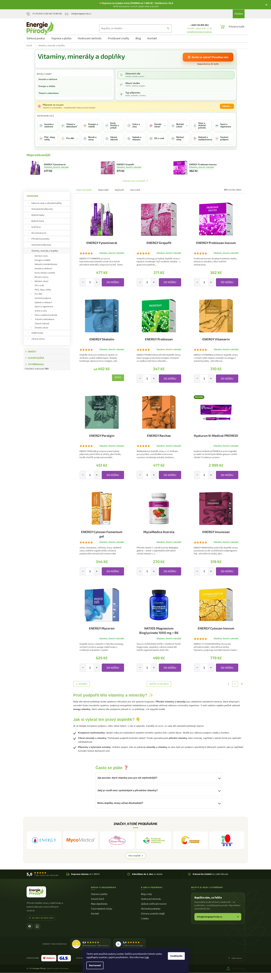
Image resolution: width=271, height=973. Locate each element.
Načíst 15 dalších (158, 683)
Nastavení (95, 965)
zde (147, 957)
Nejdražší (119, 190)
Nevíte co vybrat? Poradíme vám (210, 57)
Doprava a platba (99, 894)
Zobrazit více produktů (134, 180)
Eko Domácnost (38, 233)
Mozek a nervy (41, 277)
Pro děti (38, 294)
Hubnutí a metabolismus (46, 264)
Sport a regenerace (44, 306)
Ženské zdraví (41, 327)
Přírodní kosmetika (40, 238)
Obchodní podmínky (150, 909)
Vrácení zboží (97, 899)
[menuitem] (35, 39)
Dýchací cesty (41, 256)
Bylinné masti (37, 221)
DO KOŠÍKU (113, 282)
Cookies (145, 918)
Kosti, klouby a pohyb (45, 272)
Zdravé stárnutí (42, 323)
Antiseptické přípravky (42, 209)
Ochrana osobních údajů (153, 913)
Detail (118, 377)
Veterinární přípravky (41, 244)
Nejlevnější (103, 190)
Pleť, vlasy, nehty (43, 289)
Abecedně (135, 190)
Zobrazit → (227, 106)
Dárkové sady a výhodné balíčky (46, 203)
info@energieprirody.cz (199, 32)
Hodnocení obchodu (151, 899)
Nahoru (82, 683)
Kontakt (95, 913)
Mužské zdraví (41, 281)
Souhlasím (176, 956)
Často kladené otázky (101, 909)
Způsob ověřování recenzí (153, 904)
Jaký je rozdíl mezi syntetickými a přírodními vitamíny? (127, 790)
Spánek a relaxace (43, 302)
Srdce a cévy (41, 310)
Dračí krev (36, 227)
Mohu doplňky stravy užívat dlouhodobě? (120, 803)
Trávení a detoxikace (49, 93)
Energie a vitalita (47, 86)
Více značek (134, 855)
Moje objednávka (99, 904)
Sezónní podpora (43, 298)
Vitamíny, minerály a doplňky (44, 250)
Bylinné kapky (37, 215)
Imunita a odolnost (48, 79)
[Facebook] (30, 926)
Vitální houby (37, 333)
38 (242, 683)
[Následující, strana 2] (235, 684)
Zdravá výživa (38, 339)
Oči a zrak (39, 285)
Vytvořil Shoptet (238, 968)
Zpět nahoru (236, 958)
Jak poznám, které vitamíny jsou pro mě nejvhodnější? (127, 777)
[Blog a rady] (37, 926)
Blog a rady (146, 894)
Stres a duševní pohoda (46, 315)
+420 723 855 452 (199, 25)
